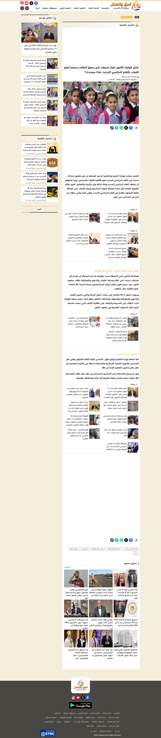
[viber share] (117, 128)
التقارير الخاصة (80, 8)
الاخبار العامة (93, 8)
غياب (135, 553)
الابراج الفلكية (101, 726)
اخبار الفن (36, 8)
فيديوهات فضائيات (98, 721)
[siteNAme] (125, 5)
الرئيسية (105, 8)
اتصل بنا (94, 731)
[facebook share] (131, 128)
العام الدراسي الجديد (130, 549)
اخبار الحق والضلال (113, 721)
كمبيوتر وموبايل (51, 717)
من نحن (117, 731)
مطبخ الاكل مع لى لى (81, 721)
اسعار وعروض (49, 721)
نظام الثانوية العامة (113, 549)
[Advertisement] (101, 46)
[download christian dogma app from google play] (80, 705)
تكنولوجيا (67, 721)
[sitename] (80, 685)
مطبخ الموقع (90, 717)
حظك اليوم (90, 726)
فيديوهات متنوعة (49, 8)
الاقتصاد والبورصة (65, 717)
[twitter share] (126, 128)
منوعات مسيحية (114, 717)
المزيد (39, 209)
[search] (22, 8)
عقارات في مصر (114, 726)
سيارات (59, 721)
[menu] (27, 8)
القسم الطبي (65, 8)
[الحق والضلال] (137, 17)
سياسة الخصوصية (105, 731)
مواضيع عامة (78, 717)
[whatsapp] (112, 128)
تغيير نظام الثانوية (97, 549)
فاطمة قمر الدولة (129, 76)
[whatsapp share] (121, 128)
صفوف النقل (74, 549)
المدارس (85, 549)
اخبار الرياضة (102, 717)
